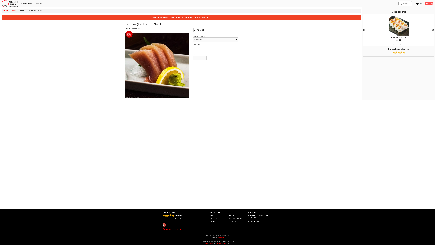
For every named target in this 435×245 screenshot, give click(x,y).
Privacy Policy (233, 221)
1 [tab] (390, 45)
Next (433, 30)
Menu (211, 215)
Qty (194, 54)
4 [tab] (400, 45)
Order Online (26, 3)
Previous (364, 30)
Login (417, 3)
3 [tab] (397, 45)
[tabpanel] (399, 30)
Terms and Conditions (236, 218)
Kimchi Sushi (169, 212)
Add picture (129, 34)
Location (38, 3)
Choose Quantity (199, 36)
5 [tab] (404, 45)
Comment (196, 44)
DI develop (221, 237)
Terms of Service (221, 243)
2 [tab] (394, 45)
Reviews (231, 215)
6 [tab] (407, 45)
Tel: (254, 221)
